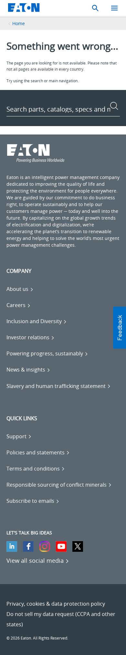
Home (18, 23)
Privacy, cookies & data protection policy (55, 603)
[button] (119, 328)
